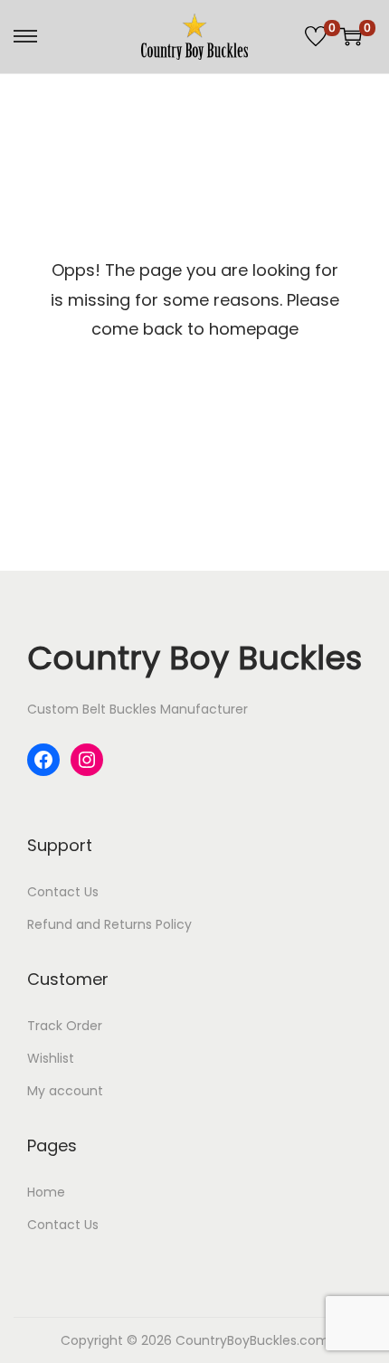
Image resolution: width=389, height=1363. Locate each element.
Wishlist (50, 1058)
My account (65, 1091)
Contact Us (63, 892)
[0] (316, 36)
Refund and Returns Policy (109, 924)
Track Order (64, 1026)
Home (46, 1192)
